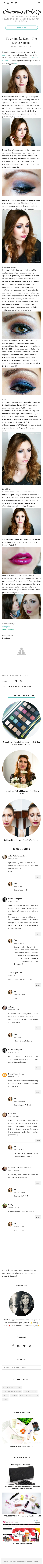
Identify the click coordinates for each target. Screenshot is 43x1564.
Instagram (6, 626)
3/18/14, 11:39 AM (13, 1052)
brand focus (32, 1395)
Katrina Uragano (15, 899)
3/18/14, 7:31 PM (19, 1037)
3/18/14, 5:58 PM (13, 1116)
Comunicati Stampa (12, 1391)
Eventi (27, 1391)
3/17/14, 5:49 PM (13, 859)
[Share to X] (16, 681)
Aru (15, 883)
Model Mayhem (8, 629)
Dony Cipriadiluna (16, 1074)
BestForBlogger (35, 1561)
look (5, 1400)
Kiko (9, 687)
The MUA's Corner (22, 687)
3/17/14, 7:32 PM (19, 886)
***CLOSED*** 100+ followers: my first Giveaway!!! (22, 1516)
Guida (5, 1395)
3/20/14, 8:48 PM (13, 1171)
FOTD (34, 1391)
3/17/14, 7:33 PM (19, 943)
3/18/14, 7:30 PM (19, 994)
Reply (38, 877)
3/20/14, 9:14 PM (19, 1192)
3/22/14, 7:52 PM (13, 1208)
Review (14, 1395)
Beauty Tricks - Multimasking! (21, 1446)
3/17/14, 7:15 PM (13, 901)
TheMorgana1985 (16, 973)
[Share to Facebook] (12, 681)
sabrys (11, 1007)
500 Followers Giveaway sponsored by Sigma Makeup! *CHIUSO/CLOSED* (22, 1487)
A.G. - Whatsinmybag (17, 856)
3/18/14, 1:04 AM (13, 1010)
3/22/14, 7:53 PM (19, 1226)
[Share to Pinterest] (21, 681)
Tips (22, 1395)
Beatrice (12, 1114)
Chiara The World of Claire (19, 1168)
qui (15, 64)
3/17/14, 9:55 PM (13, 975)
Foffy (10, 1205)
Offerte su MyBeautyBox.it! (22, 1543)
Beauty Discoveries (12, 1387)
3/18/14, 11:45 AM (13, 1077)
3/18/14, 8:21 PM (19, 1149)
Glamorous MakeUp (21, 11)
